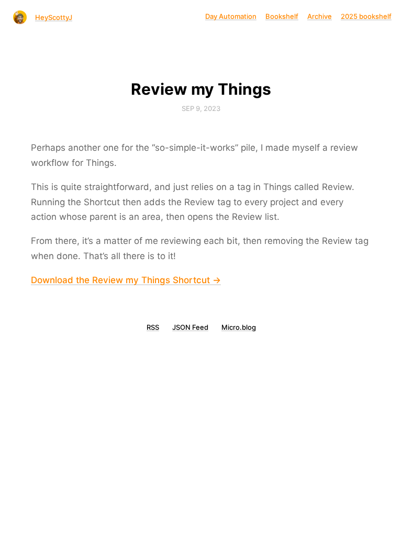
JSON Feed (190, 327)
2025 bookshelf (366, 16)
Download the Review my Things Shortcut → (126, 280)
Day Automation (230, 16)
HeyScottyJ (53, 17)
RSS (153, 327)
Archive (319, 16)
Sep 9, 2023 (201, 108)
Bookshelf (281, 16)
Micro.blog (238, 327)
